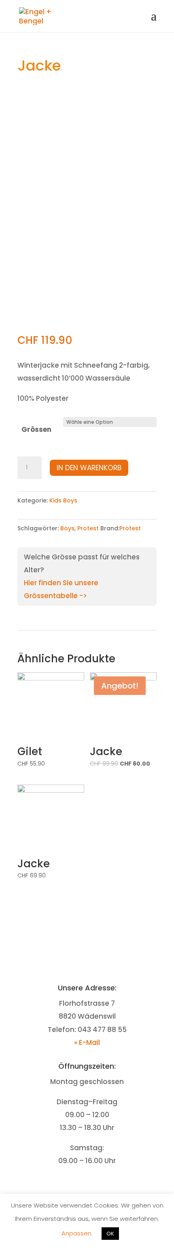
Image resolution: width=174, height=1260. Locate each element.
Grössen (36, 429)
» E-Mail (87, 1042)
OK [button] (110, 1233)
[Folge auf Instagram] (95, 1185)
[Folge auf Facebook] (78, 1185)
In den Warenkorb (89, 468)
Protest (88, 528)
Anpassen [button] (76, 1233)
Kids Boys (63, 500)
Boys (67, 528)
